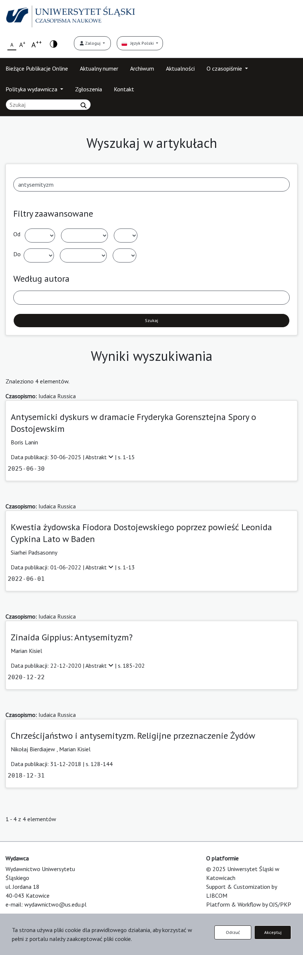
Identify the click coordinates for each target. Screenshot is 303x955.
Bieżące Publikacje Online (37, 68)
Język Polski (141, 43)
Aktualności (180, 68)
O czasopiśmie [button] (225, 68)
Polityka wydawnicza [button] (32, 89)
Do (17, 254)
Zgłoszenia (88, 89)
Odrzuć (233, 932)
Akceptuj (273, 932)
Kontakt (124, 89)
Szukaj (151, 320)
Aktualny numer (99, 68)
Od (16, 234)
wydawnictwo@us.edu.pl (55, 904)
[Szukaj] (83, 105)
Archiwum (142, 68)
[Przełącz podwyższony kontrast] (53, 43)
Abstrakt (96, 457)
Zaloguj (93, 43)
